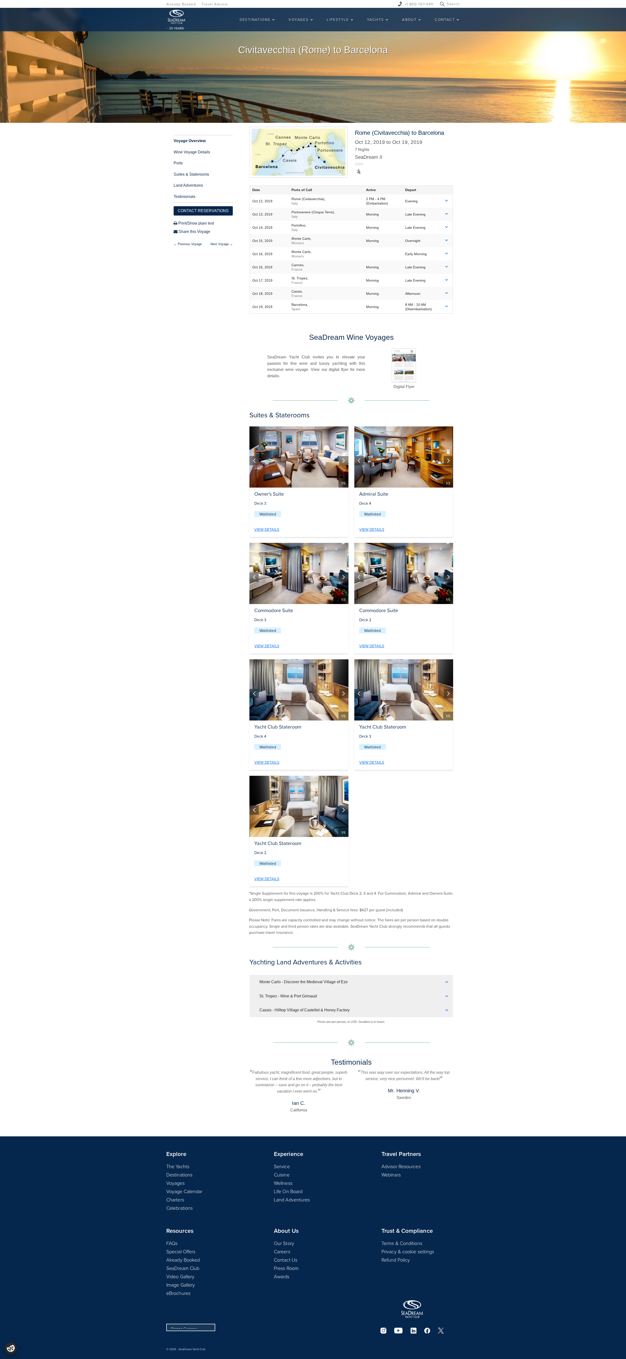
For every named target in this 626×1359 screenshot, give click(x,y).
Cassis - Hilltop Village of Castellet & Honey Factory (304, 1010)
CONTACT (445, 19)
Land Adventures (188, 185)
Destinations (179, 1174)
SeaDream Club (182, 1268)
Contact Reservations (203, 211)
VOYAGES (299, 19)
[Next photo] (343, 460)
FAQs (172, 1243)
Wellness (283, 1182)
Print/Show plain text (195, 223)
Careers (282, 1251)
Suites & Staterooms (191, 174)
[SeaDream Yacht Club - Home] (412, 1309)
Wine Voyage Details (192, 152)
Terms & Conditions (401, 1243)
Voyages (175, 1182)
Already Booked (181, 4)
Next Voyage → (222, 244)
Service (282, 1166)
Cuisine (282, 1174)
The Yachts (177, 1166)
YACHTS (375, 19)
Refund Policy (395, 1259)
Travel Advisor (214, 4)
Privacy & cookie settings (407, 1251)
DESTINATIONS (255, 19)
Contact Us (285, 1259)
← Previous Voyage (188, 244)
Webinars (391, 1174)
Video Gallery (180, 1276)
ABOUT (409, 19)
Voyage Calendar (184, 1191)
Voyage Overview (190, 141)
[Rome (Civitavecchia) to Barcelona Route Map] (298, 152)
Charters (175, 1199)
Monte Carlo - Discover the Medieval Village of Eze (303, 982)
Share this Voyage (194, 231)
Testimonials (184, 196)
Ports (178, 163)
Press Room (286, 1268)
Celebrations (179, 1207)
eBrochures (178, 1293)
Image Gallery (180, 1284)
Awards (282, 1276)
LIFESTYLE (338, 19)
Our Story (284, 1243)
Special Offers (180, 1251)
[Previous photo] (254, 460)
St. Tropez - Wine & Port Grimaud (288, 996)
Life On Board (288, 1191)
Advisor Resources (401, 1166)
